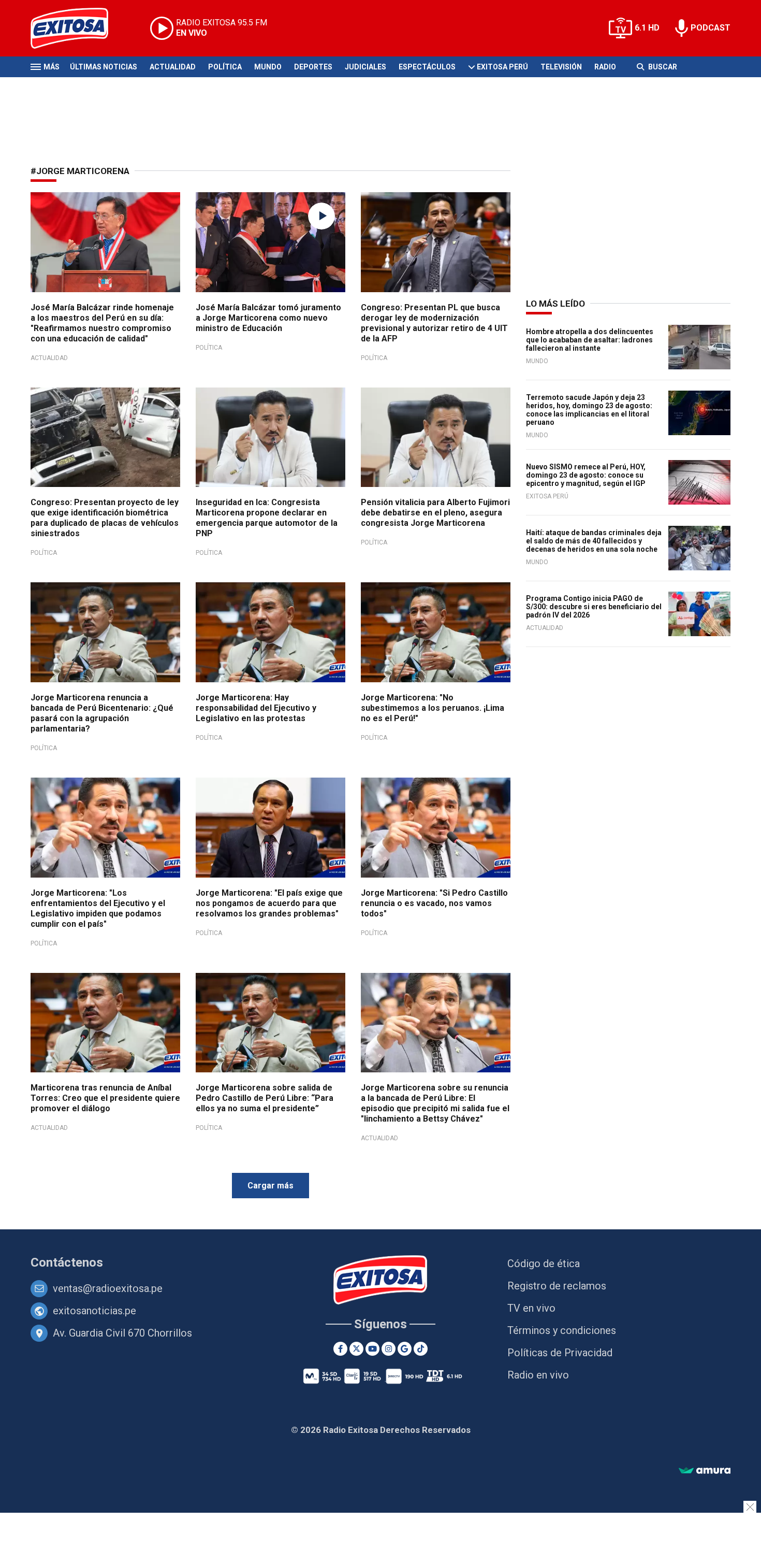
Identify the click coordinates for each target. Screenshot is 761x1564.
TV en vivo (531, 1308)
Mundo (268, 67)
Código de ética (543, 1263)
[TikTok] (421, 1349)
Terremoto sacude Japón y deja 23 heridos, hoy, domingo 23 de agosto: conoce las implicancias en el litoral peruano (589, 409)
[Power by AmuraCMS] (704, 1471)
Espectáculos (427, 67)
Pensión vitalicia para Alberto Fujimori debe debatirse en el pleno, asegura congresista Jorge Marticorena (435, 512)
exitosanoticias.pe (94, 1310)
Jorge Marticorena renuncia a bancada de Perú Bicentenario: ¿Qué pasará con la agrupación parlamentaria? (102, 713)
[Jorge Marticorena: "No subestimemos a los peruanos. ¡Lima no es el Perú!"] (435, 632)
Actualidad (173, 67)
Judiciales (365, 67)
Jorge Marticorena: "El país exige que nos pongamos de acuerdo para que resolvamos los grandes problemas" (269, 903)
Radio (605, 67)
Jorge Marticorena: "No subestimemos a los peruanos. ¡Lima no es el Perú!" (432, 708)
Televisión (561, 67)
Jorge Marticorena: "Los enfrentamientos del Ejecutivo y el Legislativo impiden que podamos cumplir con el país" (98, 908)
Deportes (313, 67)
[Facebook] (340, 1349)
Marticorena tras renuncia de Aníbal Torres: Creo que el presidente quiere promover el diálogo (105, 1098)
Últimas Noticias (103, 67)
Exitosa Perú (502, 67)
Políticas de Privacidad (559, 1352)
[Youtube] (372, 1349)
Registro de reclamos (556, 1286)
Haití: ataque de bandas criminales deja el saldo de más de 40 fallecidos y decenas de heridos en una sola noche (594, 540)
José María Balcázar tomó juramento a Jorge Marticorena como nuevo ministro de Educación (268, 318)
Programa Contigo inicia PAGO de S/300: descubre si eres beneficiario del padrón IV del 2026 (594, 606)
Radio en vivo (538, 1375)
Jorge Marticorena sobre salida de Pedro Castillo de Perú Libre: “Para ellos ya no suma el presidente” (264, 1098)
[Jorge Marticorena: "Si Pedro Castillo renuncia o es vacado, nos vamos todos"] (435, 828)
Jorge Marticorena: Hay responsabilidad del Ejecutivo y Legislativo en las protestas (256, 708)
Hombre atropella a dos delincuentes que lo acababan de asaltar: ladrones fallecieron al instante (589, 339)
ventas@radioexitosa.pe (108, 1288)
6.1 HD (647, 28)
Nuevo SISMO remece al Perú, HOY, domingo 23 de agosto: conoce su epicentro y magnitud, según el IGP (586, 475)
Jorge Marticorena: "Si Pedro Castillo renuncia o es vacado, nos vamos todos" (434, 903)
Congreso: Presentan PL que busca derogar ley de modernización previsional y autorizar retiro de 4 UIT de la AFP (434, 323)
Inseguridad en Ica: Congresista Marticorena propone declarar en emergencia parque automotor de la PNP (267, 517)
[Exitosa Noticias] (77, 28)
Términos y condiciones (561, 1330)
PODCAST (710, 28)
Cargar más (270, 1185)
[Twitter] (356, 1349)
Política (225, 67)
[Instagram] (389, 1349)
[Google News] (405, 1349)
